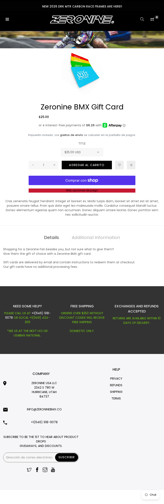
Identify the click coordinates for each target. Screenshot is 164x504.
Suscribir (67, 457)
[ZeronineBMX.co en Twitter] (29, 470)
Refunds (116, 385)
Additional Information (96, 237)
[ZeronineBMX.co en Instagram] (45, 470)
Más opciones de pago (82, 190)
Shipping (116, 392)
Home (59, 39)
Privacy (116, 378)
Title (82, 143)
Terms (116, 398)
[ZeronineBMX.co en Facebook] (37, 470)
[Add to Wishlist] (119, 165)
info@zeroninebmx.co (44, 409)
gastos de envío (71, 135)
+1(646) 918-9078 (44, 422)
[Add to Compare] (131, 165)
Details (51, 237)
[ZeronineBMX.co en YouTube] (53, 470)
